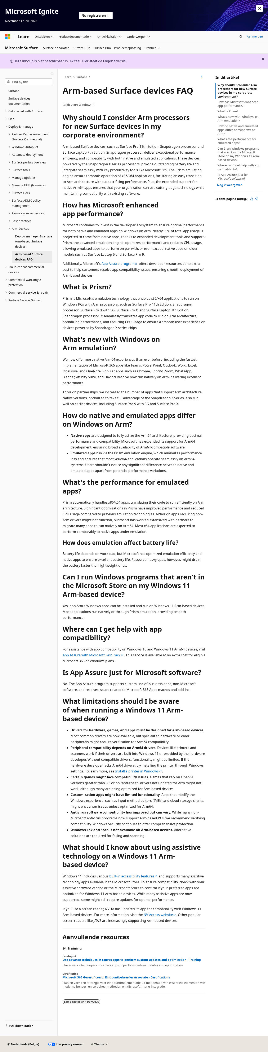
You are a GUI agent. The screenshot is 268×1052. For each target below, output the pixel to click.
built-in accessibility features (131, 876)
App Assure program (118, 263)
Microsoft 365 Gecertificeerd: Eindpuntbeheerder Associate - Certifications (116, 977)
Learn (67, 77)
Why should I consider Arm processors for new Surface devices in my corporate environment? (237, 90)
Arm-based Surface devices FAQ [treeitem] (29, 256)
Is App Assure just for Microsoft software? (233, 176)
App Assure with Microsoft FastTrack (92, 655)
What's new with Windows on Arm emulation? (238, 118)
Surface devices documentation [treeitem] (19, 101)
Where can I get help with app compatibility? (239, 167)
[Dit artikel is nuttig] (251, 198)
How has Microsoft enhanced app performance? (238, 104)
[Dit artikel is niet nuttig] (256, 198)
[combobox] (28, 81)
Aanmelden (255, 36)
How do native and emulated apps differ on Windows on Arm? (238, 130)
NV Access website (158, 914)
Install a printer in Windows (137, 771)
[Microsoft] (7, 36)
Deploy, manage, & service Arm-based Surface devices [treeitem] (33, 241)
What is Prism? (228, 111)
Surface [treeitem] (13, 91)
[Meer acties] (201, 77)
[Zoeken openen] (241, 36)
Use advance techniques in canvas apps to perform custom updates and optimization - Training (132, 960)
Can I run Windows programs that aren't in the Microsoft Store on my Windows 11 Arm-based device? (239, 154)
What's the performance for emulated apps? (237, 141)
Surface (81, 77)
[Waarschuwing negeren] (259, 8)
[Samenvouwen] (52, 73)
